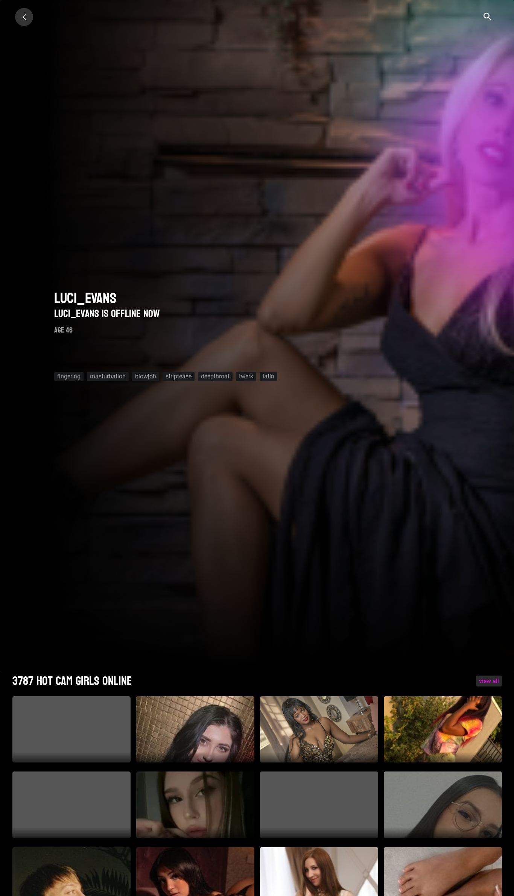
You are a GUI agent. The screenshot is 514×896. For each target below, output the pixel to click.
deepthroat (215, 376)
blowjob (145, 376)
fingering (69, 376)
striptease (179, 376)
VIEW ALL (489, 681)
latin (268, 376)
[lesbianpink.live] (24, 17)
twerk (246, 376)
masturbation (108, 376)
